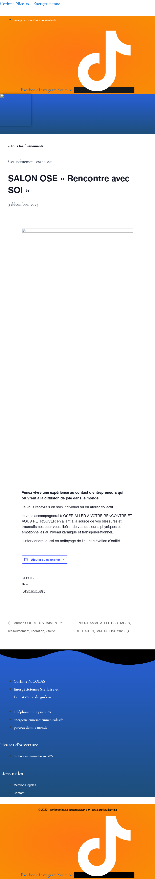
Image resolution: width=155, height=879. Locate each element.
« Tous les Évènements (26, 146)
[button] (62, 132)
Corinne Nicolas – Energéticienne (30, 3)
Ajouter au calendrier (45, 560)
